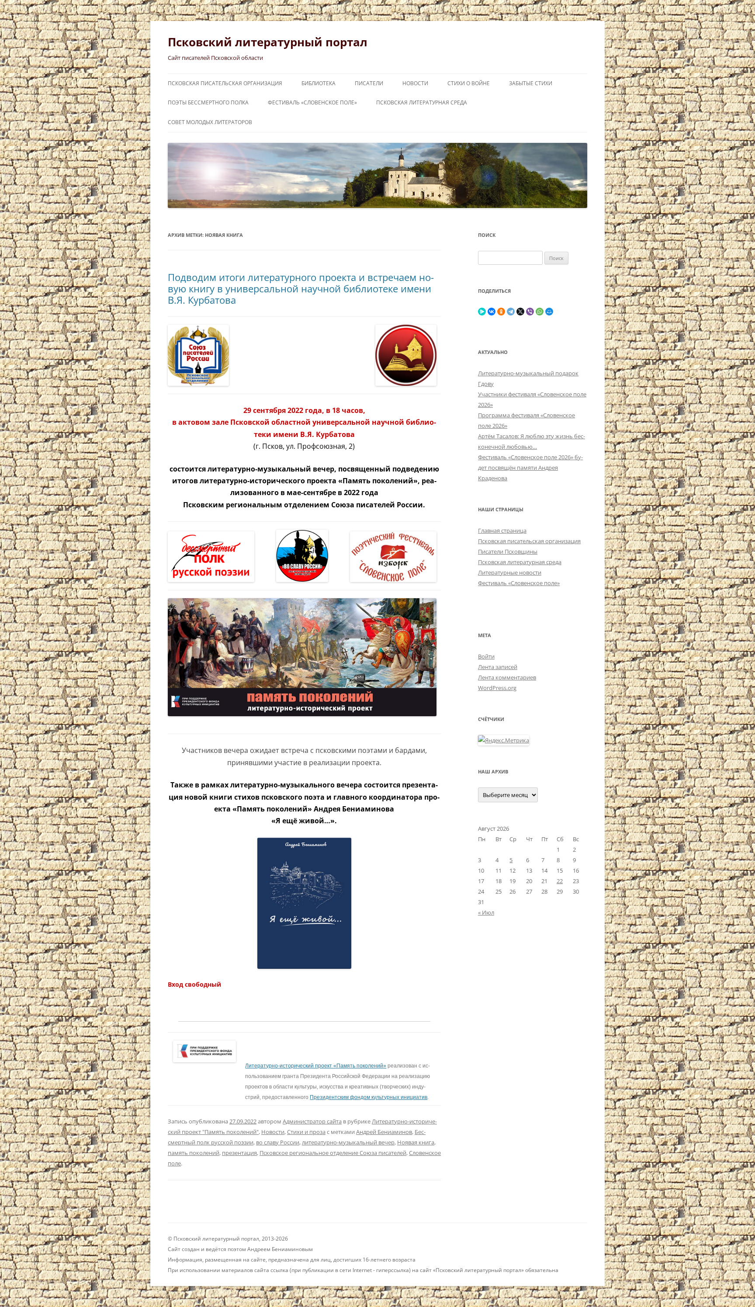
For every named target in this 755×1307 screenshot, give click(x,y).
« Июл (486, 912)
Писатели (369, 83)
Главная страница (502, 530)
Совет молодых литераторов (210, 122)
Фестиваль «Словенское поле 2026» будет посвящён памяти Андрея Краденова (530, 467)
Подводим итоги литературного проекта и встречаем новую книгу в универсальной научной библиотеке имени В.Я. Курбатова (301, 288)
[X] (520, 311)
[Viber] (530, 311)
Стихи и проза (306, 1132)
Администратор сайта (312, 1121)
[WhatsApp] (540, 311)
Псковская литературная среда (421, 102)
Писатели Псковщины (507, 551)
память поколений (193, 1153)
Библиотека (318, 83)
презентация (239, 1153)
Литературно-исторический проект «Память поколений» (315, 1066)
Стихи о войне (468, 83)
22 (560, 881)
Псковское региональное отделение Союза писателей (333, 1153)
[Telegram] (511, 311)
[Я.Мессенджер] (482, 311)
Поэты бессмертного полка (208, 102)
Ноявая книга (415, 1142)
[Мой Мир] (549, 311)
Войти (486, 656)
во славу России (277, 1142)
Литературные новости (509, 572)
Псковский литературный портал (267, 42)
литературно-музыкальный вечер (348, 1142)
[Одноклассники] (501, 311)
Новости (415, 83)
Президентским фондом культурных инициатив (368, 1097)
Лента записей (497, 667)
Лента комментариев (507, 677)
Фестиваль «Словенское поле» (312, 102)
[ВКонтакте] (491, 311)
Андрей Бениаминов (384, 1132)
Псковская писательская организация (225, 83)
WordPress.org (497, 688)
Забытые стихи (530, 83)
